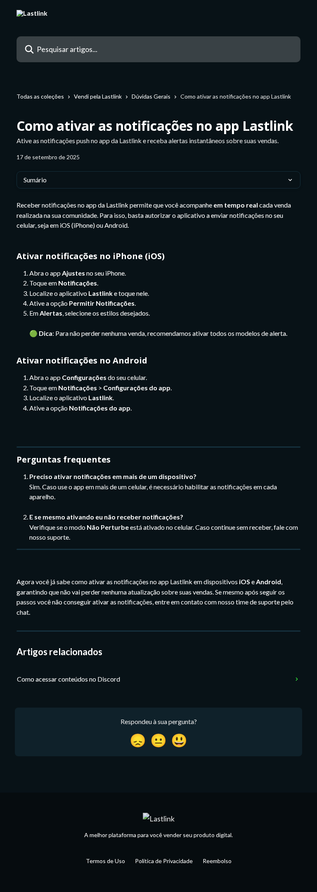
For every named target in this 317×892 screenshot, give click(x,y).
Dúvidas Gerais (151, 96)
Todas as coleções (40, 96)
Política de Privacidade (164, 860)
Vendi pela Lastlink (98, 96)
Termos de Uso (105, 860)
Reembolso (217, 860)
